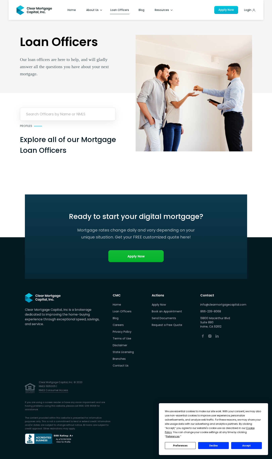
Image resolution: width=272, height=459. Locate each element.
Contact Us (120, 366)
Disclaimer (120, 345)
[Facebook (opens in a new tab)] (202, 336)
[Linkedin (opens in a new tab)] (217, 336)
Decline (213, 445)
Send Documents (164, 318)
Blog (141, 10)
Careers (118, 325)
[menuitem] (123, 305)
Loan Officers (119, 10)
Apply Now (226, 10)
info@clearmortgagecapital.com (223, 305)
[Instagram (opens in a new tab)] (209, 336)
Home (72, 10)
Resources (162, 10)
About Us (92, 10)
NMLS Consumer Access (53, 390)
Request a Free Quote (167, 325)
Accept (246, 445)
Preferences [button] (173, 436)
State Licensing (123, 352)
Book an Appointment (167, 311)
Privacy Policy (122, 332)
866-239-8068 (210, 311)
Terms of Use (122, 338)
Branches (119, 359)
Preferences (180, 445)
